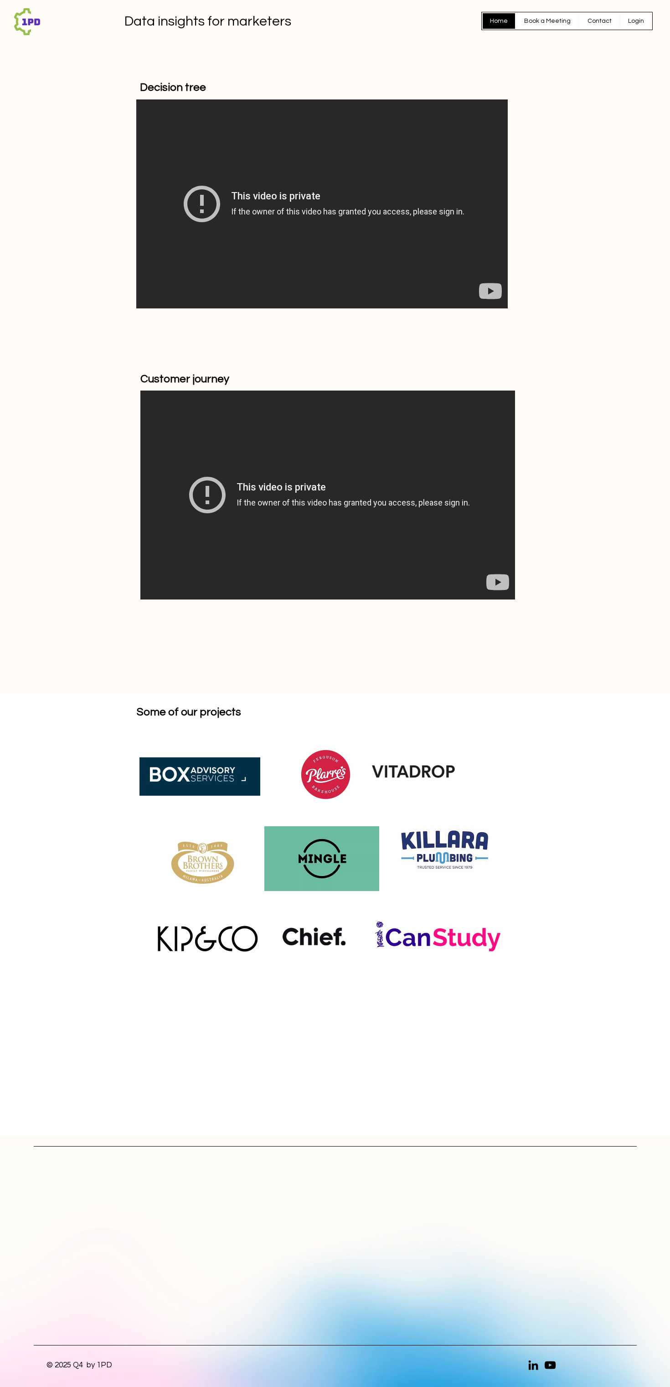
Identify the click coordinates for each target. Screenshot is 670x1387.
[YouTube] (550, 1365)
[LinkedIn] (533, 1365)
